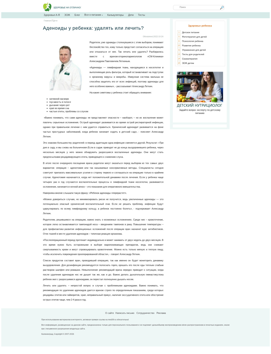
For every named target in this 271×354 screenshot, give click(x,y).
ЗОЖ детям (188, 63)
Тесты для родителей (193, 54)
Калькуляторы (115, 15)
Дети (131, 15)
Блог (77, 15)
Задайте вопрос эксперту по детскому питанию (200, 111)
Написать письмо (124, 313)
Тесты (141, 15)
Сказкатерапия (189, 58)
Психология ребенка (192, 41)
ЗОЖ (67, 15)
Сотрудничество (145, 313)
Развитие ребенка (191, 45)
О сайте (109, 313)
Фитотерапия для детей (194, 36)
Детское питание (190, 32)
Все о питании (93, 14)
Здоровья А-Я (52, 15)
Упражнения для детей (194, 50)
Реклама (161, 313)
